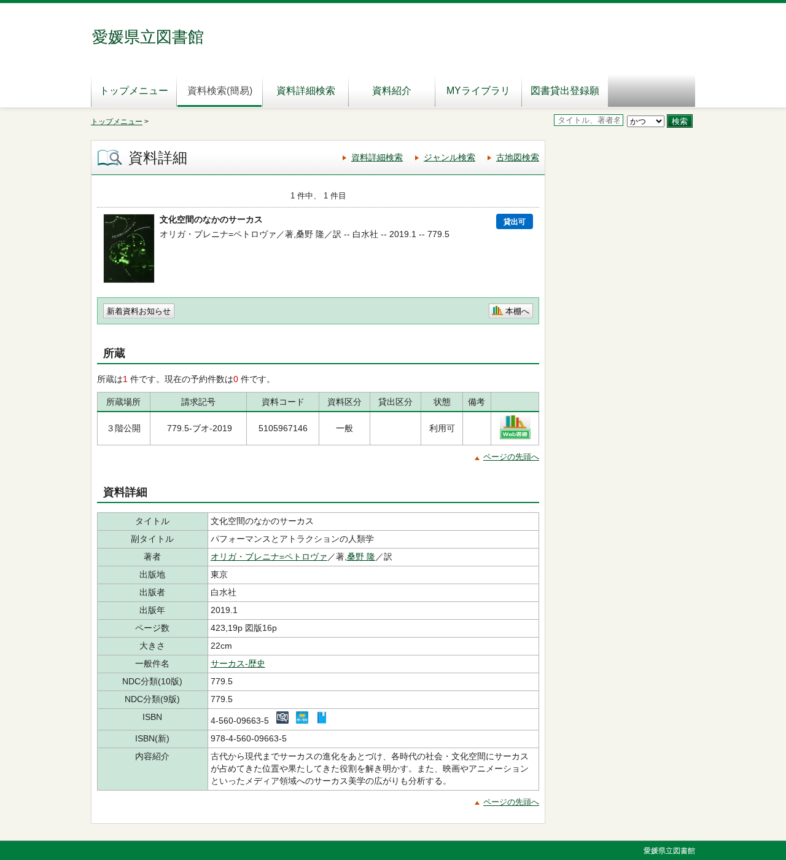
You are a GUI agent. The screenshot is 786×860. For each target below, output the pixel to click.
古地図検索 (517, 157)
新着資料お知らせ (139, 311)
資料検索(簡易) (219, 90)
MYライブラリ (478, 90)
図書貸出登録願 (565, 90)
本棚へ (517, 311)
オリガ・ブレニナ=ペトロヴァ (269, 556)
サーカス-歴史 (238, 663)
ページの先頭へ (511, 456)
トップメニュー (133, 90)
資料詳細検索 (305, 90)
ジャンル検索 (449, 157)
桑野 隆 (361, 556)
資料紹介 (391, 90)
